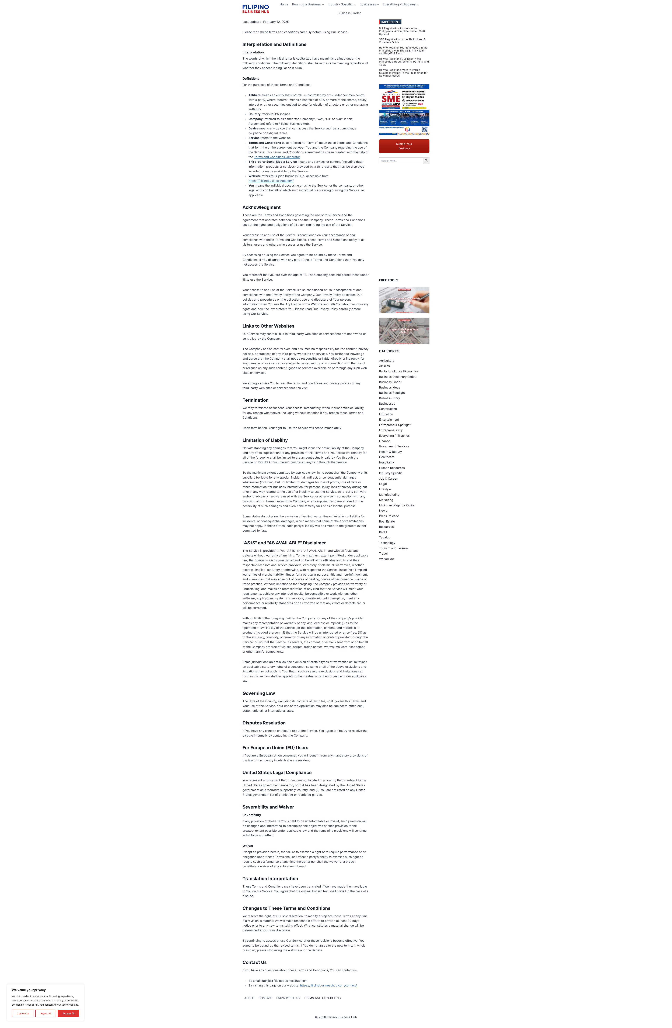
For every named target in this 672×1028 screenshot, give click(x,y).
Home (284, 4)
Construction (388, 409)
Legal (383, 484)
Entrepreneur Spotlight (395, 425)
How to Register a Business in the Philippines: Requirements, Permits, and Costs (404, 61)
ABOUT (249, 998)
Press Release (389, 516)
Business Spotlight (392, 392)
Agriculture (386, 360)
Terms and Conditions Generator (277, 157)
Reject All (45, 1013)
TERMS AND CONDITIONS (322, 998)
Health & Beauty (390, 451)
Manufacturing (389, 494)
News (383, 510)
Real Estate (387, 521)
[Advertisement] (404, 220)
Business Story (389, 398)
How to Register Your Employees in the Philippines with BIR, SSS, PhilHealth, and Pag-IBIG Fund (403, 50)
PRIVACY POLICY (288, 998)
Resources (386, 526)
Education (386, 414)
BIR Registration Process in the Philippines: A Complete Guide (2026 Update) (402, 31)
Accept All (68, 1013)
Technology (387, 543)
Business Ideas (389, 387)
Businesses (387, 403)
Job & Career (388, 478)
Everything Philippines (394, 435)
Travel (383, 553)
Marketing (386, 500)
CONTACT (265, 998)
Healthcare (386, 457)
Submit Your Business (404, 146)
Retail (383, 532)
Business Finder (349, 13)
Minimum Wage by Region (397, 505)
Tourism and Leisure (393, 548)
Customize (23, 1013)
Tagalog (384, 537)
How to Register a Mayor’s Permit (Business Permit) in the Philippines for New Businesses (403, 72)
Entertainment (389, 419)
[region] (45, 1002)
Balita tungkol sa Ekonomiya (398, 371)
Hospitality (386, 462)
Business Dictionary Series (397, 377)
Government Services (394, 446)
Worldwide (386, 559)
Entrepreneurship (391, 430)
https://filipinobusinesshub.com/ (271, 181)
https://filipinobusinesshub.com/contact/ (328, 985)
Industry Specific (390, 473)
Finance (384, 441)
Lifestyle (385, 489)
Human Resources (392, 468)
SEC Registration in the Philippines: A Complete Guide (402, 41)
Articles (384, 366)
